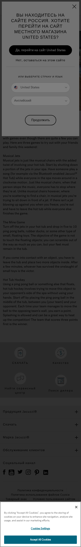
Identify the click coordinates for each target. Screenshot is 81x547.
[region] (40, 524)
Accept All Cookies (40, 539)
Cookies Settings (40, 528)
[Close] (76, 507)
